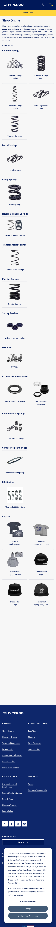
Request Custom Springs (12, 793)
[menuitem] (13, 4)
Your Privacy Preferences (12, 755)
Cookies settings (28, 901)
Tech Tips (32, 731)
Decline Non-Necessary (28, 916)
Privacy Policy (7, 749)
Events (30, 784)
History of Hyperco (9, 737)
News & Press (7, 799)
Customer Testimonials (37, 790)
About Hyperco (8, 731)
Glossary (31, 737)
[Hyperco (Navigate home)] (13, 713)
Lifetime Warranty (9, 805)
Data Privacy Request (10, 767)
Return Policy (7, 811)
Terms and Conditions (11, 743)
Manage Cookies (8, 761)
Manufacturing (34, 749)
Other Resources (34, 743)
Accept (28, 908)
